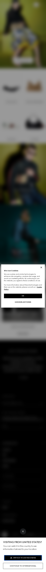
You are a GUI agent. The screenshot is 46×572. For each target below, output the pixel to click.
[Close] (23, 531)
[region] (23, 286)
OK (23, 296)
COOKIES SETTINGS (23, 302)
